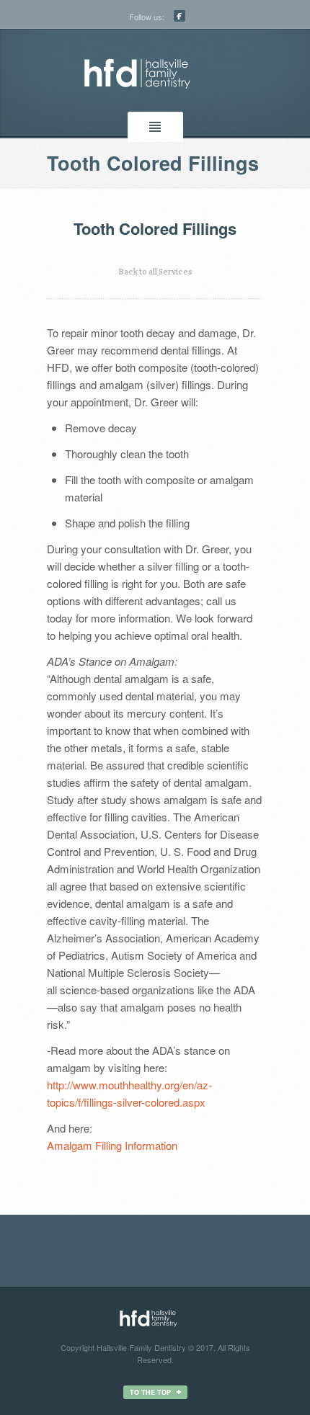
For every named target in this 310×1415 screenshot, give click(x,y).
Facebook (179, 16)
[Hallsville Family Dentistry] (155, 74)
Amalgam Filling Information (112, 1145)
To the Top (150, 1392)
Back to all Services (155, 271)
